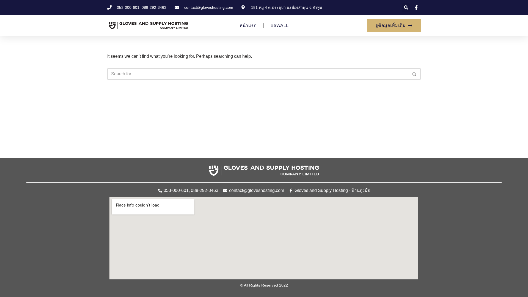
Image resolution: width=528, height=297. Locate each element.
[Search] (414, 74)
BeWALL (279, 25)
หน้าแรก (248, 25)
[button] (406, 7)
